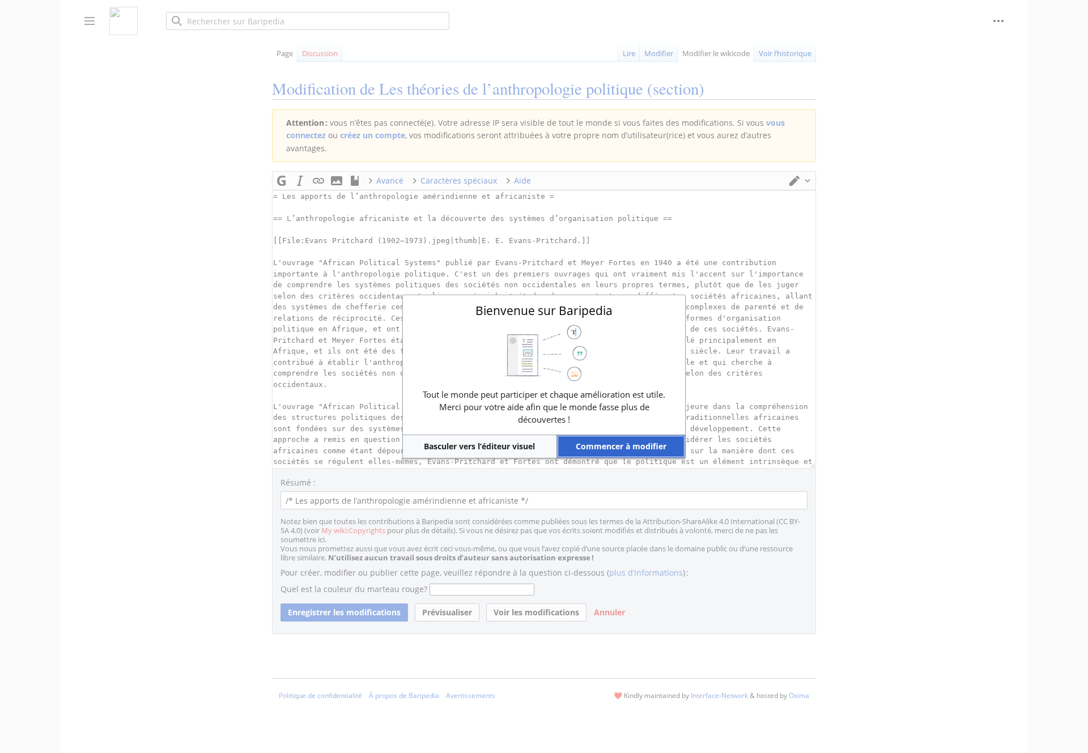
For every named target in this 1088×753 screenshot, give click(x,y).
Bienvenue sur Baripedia (544, 310)
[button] (479, 446)
